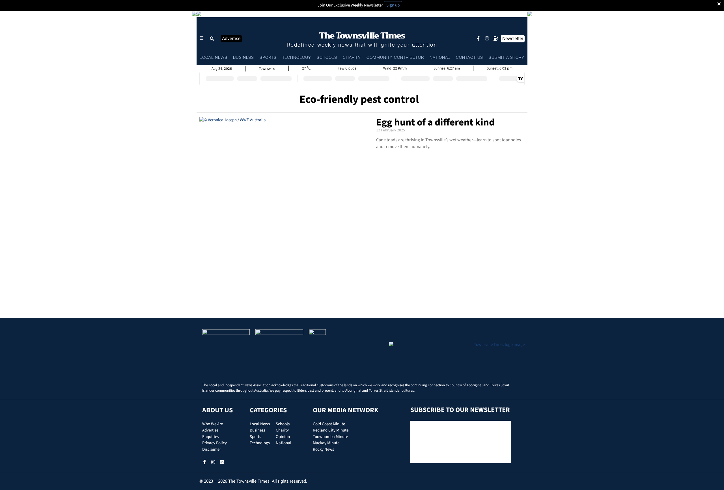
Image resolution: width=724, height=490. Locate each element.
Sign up (393, 5)
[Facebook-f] (478, 38)
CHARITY (352, 58)
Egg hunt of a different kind (435, 122)
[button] (212, 38)
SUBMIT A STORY (506, 58)
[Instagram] (487, 38)
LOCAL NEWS (213, 58)
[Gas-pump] (496, 38)
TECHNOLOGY (296, 58)
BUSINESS (243, 58)
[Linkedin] (222, 462)
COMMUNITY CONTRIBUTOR (395, 58)
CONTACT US (469, 58)
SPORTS (268, 58)
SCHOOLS (327, 58)
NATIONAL (440, 58)
